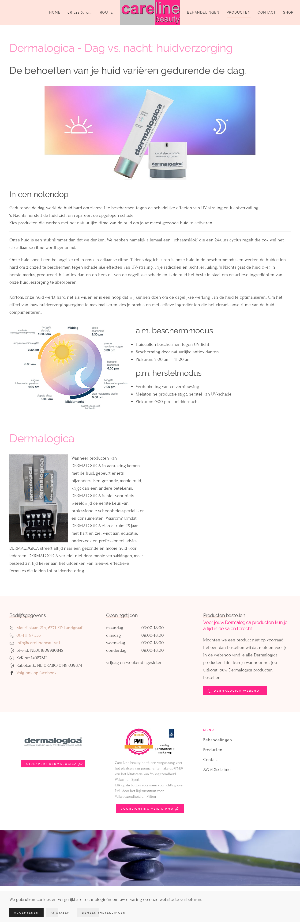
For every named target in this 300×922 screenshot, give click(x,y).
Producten (239, 12)
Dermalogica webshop (238, 690)
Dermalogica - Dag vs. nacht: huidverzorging (121, 47)
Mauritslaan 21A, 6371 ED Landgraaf (49, 627)
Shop (288, 12)
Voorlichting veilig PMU (147, 808)
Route (106, 12)
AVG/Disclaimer (217, 769)
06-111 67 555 (80, 12)
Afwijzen (60, 912)
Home (54, 12)
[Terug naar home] (150, 12)
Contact (267, 12)
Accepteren (26, 912)
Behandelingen (203, 12)
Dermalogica (42, 438)
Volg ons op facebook (36, 672)
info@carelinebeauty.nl (38, 642)
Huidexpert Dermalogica (50, 764)
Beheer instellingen (104, 912)
